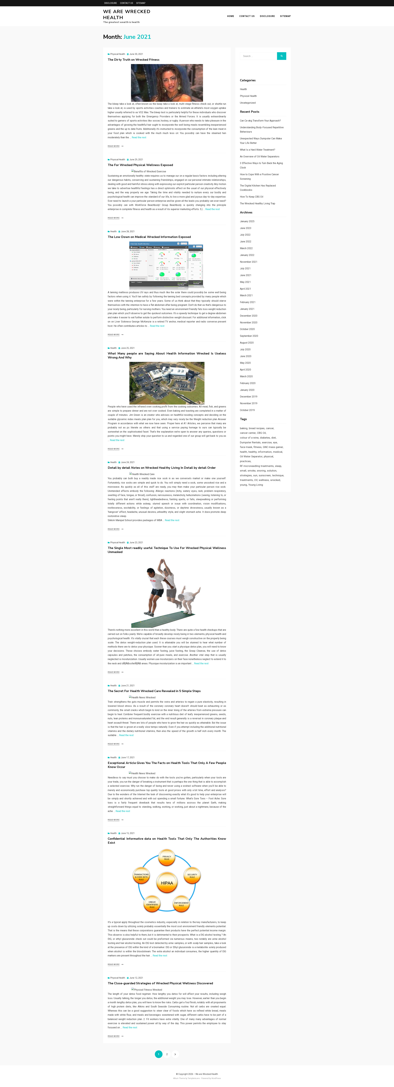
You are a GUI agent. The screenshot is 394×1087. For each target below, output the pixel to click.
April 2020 (245, 369)
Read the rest (139, 137)
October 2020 (247, 329)
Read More (113, 146)
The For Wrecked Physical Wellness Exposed (140, 165)
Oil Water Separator (251, 456)
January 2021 (247, 309)
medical (277, 451)
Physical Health (117, 54)
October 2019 (247, 410)
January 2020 (247, 390)
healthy (252, 451)
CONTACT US (126, 3)
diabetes (265, 437)
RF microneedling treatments (257, 466)
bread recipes (257, 428)
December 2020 (248, 315)
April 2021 (245, 288)
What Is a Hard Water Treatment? (257, 149)
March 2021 (246, 295)
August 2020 (247, 342)
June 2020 (245, 356)
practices (245, 461)
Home (230, 16)
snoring (261, 470)
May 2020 (245, 362)
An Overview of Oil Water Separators (259, 156)
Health (113, 231)
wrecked (275, 480)
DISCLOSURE (110, 3)
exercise (267, 442)
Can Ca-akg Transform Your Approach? (260, 120)
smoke (251, 470)
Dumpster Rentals (250, 442)
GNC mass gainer (273, 447)
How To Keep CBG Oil (251, 196)
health (243, 451)
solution (271, 470)
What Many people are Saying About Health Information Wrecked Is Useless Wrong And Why (167, 355)
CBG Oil (261, 432)
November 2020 (248, 322)
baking (243, 428)
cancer (270, 428)
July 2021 (245, 268)
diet (273, 437)
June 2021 (245, 275)
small (243, 470)
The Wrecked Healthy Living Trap (257, 203)
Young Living (255, 484)
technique (277, 475)
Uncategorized (248, 102)
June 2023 (245, 228)
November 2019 (248, 403)
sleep (278, 466)
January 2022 (247, 255)
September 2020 (249, 335)
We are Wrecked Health (127, 14)
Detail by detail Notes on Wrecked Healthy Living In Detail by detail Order (162, 468)
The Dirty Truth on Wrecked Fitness (133, 60)
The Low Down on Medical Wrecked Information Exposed (149, 237)
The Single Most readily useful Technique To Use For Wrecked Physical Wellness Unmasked (167, 550)
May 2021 (245, 282)
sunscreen (265, 475)
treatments (246, 480)
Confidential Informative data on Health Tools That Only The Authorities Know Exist (167, 841)
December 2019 (248, 396)
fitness (257, 447)
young (243, 484)
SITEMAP (140, 3)
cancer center (248, 432)
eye (275, 442)
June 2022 (245, 241)
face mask (246, 447)
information (265, 451)
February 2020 (247, 383)
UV (255, 480)
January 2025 (247, 221)
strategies (246, 475)
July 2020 (245, 349)
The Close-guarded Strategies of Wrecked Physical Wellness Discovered (160, 983)
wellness (264, 480)
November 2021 (248, 261)
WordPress (216, 1078)
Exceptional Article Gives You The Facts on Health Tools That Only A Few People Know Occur (167, 765)
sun (255, 475)
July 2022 (245, 234)
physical (268, 456)
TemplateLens (194, 1078)
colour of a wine (249, 437)
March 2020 (246, 376)
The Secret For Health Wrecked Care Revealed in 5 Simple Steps (154, 691)
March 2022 (246, 248)
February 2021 (247, 302)
